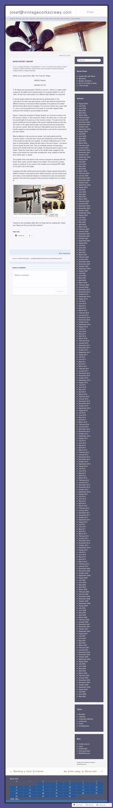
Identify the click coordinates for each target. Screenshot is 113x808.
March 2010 (83, 561)
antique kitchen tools (38, 68)
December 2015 (84, 401)
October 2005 (83, 685)
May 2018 (82, 334)
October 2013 (83, 461)
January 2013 (83, 482)
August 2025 (83, 131)
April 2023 (82, 196)
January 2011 (83, 538)
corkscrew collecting (57, 68)
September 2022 (84, 213)
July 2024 (82, 162)
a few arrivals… (84, 85)
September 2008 (84, 603)
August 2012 (83, 494)
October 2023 (83, 182)
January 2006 (83, 678)
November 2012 (84, 487)
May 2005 (82, 696)
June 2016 (82, 387)
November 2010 (84, 543)
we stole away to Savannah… (83, 771)
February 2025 (84, 145)
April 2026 (82, 113)
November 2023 (84, 180)
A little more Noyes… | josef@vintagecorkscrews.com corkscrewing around (40, 258)
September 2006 (84, 659)
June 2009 (82, 582)
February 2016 (84, 396)
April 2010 (82, 559)
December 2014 (84, 429)
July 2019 (82, 301)
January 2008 (83, 622)
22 (43, 793)
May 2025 (82, 138)
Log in (81, 746)
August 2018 (83, 327)
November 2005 (84, 682)
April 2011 (82, 531)
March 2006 (83, 673)
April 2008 (82, 615)
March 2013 (83, 478)
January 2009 (83, 594)
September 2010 (84, 547)
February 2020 (84, 285)
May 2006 (82, 668)
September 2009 (84, 575)
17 (70, 790)
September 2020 (84, 268)
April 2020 (82, 280)
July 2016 (82, 385)
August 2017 (83, 354)
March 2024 (83, 171)
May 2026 (82, 110)
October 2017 (83, 350)
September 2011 (84, 520)
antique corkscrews (25, 68)
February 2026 (84, 117)
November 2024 (84, 152)
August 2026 (83, 103)
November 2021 (84, 236)
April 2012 (82, 503)
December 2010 (84, 540)
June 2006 (82, 666)
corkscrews (83, 721)
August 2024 (83, 159)
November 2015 (84, 403)
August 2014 (83, 438)
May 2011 (82, 529)
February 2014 (84, 452)
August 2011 (83, 522)
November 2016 (84, 375)
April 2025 (82, 141)
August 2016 (83, 382)
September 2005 (84, 687)
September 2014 (84, 436)
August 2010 (83, 550)
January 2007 (83, 650)
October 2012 (83, 489)
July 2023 (82, 189)
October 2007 (83, 629)
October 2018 (83, 322)
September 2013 (84, 464)
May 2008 (82, 613)
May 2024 (82, 166)
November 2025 (84, 124)
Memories (82, 78)
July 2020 (82, 273)
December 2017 (84, 345)
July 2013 (82, 468)
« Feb (12, 799)
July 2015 (82, 413)
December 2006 (84, 652)
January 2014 (83, 454)
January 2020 (83, 287)
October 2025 (83, 127)
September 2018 (84, 324)
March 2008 (83, 617)
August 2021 (83, 243)
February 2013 (84, 480)
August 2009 (83, 578)
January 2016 (83, 399)
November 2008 (84, 599)
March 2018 (83, 338)
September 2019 (84, 296)
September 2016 (84, 380)
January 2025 (83, 148)
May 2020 (82, 278)
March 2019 (83, 310)
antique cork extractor (55, 67)
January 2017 (83, 371)
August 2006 (83, 661)
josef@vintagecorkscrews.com (41, 12)
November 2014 (84, 431)
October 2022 (83, 210)
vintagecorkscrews (24, 67)
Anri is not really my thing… (88, 83)
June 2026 (82, 108)
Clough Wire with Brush (87, 76)
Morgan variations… (86, 81)
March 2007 (83, 645)
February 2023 (84, 201)
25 (83, 793)
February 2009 (84, 592)
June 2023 (82, 192)
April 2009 (82, 587)
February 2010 (84, 564)
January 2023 (83, 203)
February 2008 (84, 619)
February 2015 (84, 424)
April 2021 (82, 252)
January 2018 (83, 343)
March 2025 (83, 143)
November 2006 (84, 654)
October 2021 (83, 238)
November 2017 (84, 347)
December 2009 (84, 568)
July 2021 (82, 245)
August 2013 (83, 466)
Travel (81, 723)
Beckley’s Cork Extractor (27, 771)
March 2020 (83, 282)
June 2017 (82, 359)
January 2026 (83, 120)
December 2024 (84, 150)
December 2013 (84, 457)
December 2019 (84, 289)
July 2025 (82, 134)
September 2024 (84, 157)
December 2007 (84, 624)
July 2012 (82, 496)
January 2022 (83, 231)
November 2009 (84, 571)
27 (16, 796)
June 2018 (82, 331)
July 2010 (82, 552)
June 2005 (82, 694)
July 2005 (82, 692)
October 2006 (83, 657)
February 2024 (84, 173)
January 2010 (83, 566)
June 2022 (82, 220)
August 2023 (83, 187)
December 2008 (84, 596)
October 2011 (83, 517)
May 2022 (82, 222)
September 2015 (84, 408)
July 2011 (82, 524)
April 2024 (82, 168)
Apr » (17, 799)
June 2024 (82, 164)
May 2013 (82, 473)
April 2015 (82, 420)
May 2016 (82, 389)
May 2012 (82, 501)
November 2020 (84, 264)
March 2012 (83, 506)
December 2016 (84, 373)
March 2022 (83, 227)
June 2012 (82, 499)
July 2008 (82, 608)
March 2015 (83, 422)
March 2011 (83, 533)
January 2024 (83, 175)
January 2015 (83, 427)
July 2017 (82, 357)
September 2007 (84, 631)
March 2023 (83, 199)
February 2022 (84, 229)
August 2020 (83, 271)
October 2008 (83, 601)
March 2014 (83, 450)
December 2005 (84, 680)
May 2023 (82, 194)
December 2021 (84, 234)
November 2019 (84, 292)
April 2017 (82, 364)
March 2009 (83, 589)
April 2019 (82, 308)
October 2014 (83, 434)
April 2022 (82, 224)
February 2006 (84, 675)
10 (70, 787)
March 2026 (83, 115)
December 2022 (84, 206)
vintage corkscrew (18, 70)
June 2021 (82, 248)
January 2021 (83, 259)
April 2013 (82, 475)
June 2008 (82, 610)
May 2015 (82, 417)
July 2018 (82, 329)
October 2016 (83, 378)
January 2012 (83, 510)
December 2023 (84, 178)
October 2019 (83, 294)
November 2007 (84, 626)
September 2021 (84, 241)
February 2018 (84, 341)
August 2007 (83, 633)
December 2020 (84, 261)
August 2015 (83, 410)
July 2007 (82, 636)
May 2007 (82, 640)
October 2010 (83, 545)
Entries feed (83, 748)
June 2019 (82, 303)
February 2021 (84, 257)
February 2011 (84, 536)
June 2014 (82, 443)
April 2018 (82, 336)
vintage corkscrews (29, 70)
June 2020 (82, 275)
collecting (82, 716)
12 (96, 787)
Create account (84, 744)
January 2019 (83, 315)
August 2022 (83, 215)
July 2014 (82, 440)
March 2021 (83, 255)
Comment (59, 291)
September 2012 (84, 492)
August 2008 (83, 606)
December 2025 (84, 122)
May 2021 (82, 250)
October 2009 (83, 573)
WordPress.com (84, 753)
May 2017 (82, 361)
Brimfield (82, 714)
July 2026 (82, 106)
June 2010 (82, 554)
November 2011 (84, 515)
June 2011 (82, 526)
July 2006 (82, 664)
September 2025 (84, 129)
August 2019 (83, 299)
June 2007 (82, 638)
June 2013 (82, 471)
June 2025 (82, 136)
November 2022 (84, 208)
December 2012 (84, 485)
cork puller (48, 68)
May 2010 (82, 557)
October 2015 (83, 406)
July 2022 (82, 217)
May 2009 (82, 585)
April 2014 (82, 447)
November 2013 (84, 459)
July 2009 (82, 580)
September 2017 (84, 352)
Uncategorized (35, 67)
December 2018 (84, 317)
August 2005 (83, 689)
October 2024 (83, 155)
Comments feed (84, 751)
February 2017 (84, 368)
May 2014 (82, 445)
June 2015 (82, 415)
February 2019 (84, 313)
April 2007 (82, 643)
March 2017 (83, 366)
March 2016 (83, 394)
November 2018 (84, 320)
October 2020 (83, 266)
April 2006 (82, 671)
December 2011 (84, 513)
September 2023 (84, 185)
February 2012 (84, 508)
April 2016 (82, 392)
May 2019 (82, 306)
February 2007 (84, 647)
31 (70, 796)
